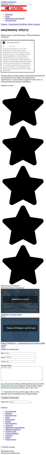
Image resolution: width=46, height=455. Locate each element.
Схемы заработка (11, 433)
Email (3, 357)
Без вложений (10, 411)
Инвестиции (10, 419)
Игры (7, 16)
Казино (8, 421)
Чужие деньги (10, 439)
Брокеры (8, 413)
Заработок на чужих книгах (11, 314)
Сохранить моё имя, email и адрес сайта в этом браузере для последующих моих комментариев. (20, 393)
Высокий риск (10, 415)
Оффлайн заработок (13, 429)
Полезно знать (10, 20)
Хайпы (8, 437)
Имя (3, 353)
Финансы (9, 14)
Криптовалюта (11, 423)
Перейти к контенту (8, 2)
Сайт (3, 361)
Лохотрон (9, 425)
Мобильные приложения (14, 18)
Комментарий (6, 365)
